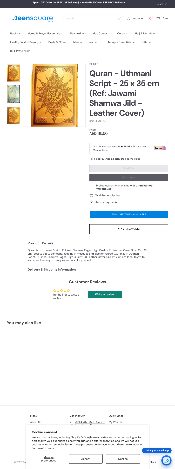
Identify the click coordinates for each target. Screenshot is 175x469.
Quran (121, 33)
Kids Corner (100, 33)
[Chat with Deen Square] (166, 460)
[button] (128, 214)
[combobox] (93, 18)
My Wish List (116, 422)
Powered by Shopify (147, 462)
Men (76, 42)
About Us (35, 422)
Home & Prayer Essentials (44, 33)
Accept (85, 459)
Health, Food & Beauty (24, 42)
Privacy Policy (45, 448)
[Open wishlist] (151, 18)
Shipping (109, 158)
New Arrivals (78, 33)
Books (14, 33)
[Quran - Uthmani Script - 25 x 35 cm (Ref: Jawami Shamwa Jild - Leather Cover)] (19, 362)
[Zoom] (54, 95)
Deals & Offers (57, 42)
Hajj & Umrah (143, 33)
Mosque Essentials (120, 42)
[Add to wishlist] (26, 336)
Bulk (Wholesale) (20, 51)
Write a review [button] (105, 294)
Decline (123, 459)
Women (94, 42)
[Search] (120, 18)
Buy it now (128, 177)
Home (92, 63)
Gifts (145, 42)
